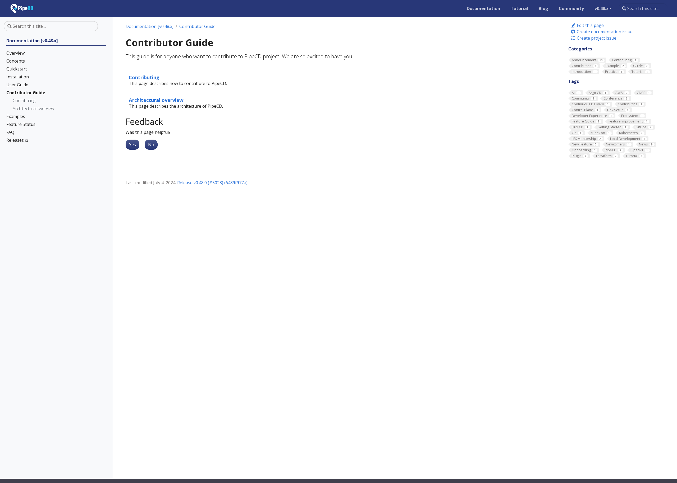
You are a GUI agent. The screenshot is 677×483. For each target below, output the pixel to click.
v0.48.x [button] (601, 8)
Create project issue (596, 38)
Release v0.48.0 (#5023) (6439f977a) (212, 183)
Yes (132, 145)
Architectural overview (156, 100)
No (151, 145)
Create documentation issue (604, 32)
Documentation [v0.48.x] (149, 26)
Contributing (144, 77)
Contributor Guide (197, 26)
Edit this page (590, 25)
